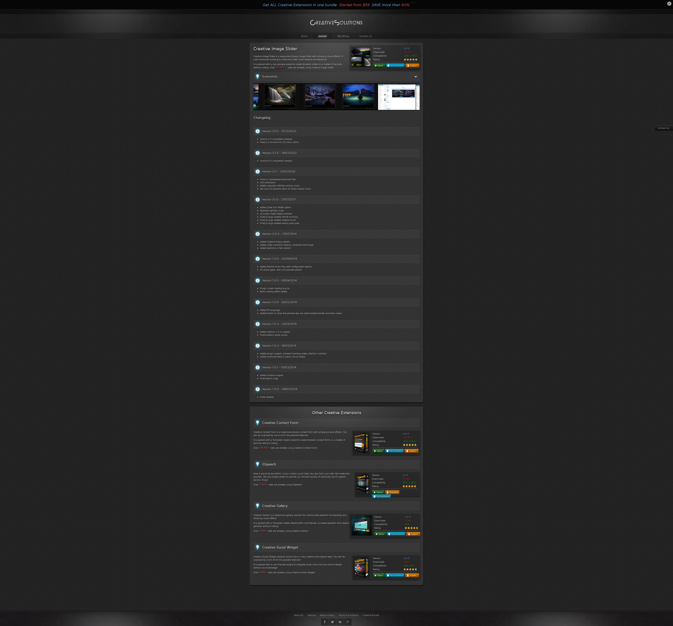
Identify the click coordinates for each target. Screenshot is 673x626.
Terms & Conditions (349, 615)
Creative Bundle (371, 615)
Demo (380, 65)
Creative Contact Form (280, 423)
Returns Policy (327, 615)
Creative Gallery (275, 506)
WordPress (343, 36)
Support (413, 65)
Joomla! (322, 36)
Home (304, 36)
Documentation (396, 65)
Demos (379, 492)
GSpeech (269, 464)
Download (393, 492)
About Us (298, 615)
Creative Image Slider (275, 48)
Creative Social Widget (280, 547)
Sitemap (311, 615)
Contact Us (366, 36)
